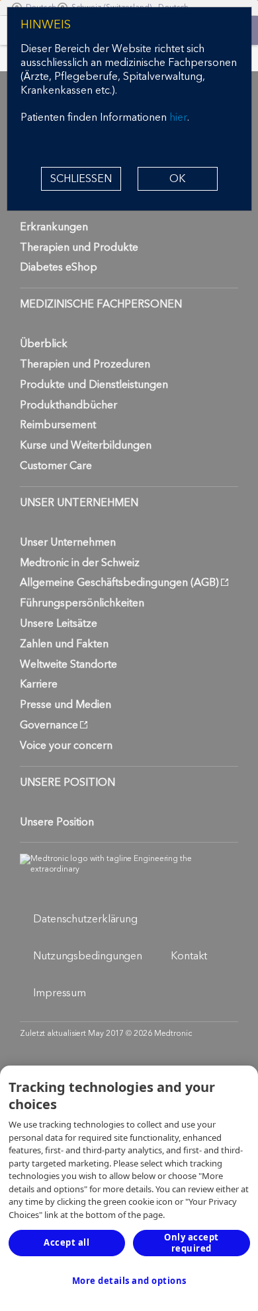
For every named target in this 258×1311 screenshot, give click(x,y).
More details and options (129, 1281)
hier (178, 117)
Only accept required (191, 1242)
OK (177, 179)
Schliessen (81, 179)
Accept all (66, 1242)
